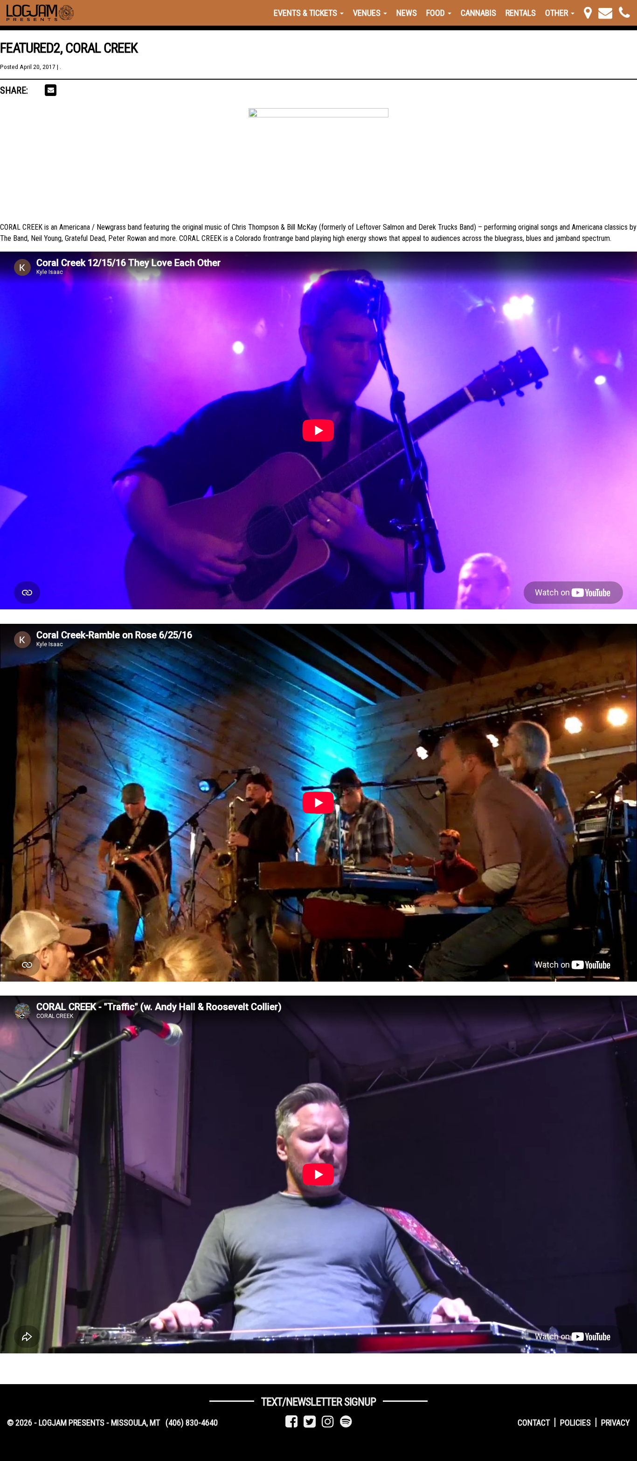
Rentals (520, 13)
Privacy (615, 1422)
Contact (534, 1422)
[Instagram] (327, 1421)
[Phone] (624, 13)
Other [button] (557, 13)
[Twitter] (309, 1421)
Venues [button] (367, 13)
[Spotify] (346, 1421)
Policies (575, 1422)
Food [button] (436, 13)
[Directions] (588, 13)
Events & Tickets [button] (306, 13)
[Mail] (605, 13)
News (406, 13)
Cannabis (478, 13)
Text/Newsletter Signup (318, 1401)
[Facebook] (291, 1421)
